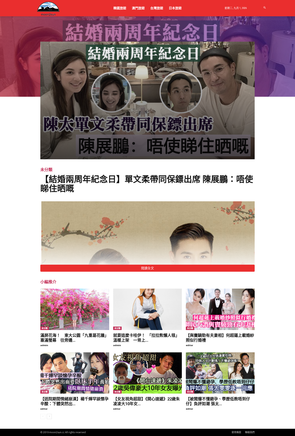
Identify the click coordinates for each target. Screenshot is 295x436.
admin (44, 345)
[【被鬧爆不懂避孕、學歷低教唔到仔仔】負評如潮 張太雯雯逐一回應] (220, 373)
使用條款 (236, 432)
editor (189, 345)
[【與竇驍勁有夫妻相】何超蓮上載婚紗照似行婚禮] (220, 309)
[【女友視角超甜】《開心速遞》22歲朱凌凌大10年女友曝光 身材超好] (147, 373)
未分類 (46, 170)
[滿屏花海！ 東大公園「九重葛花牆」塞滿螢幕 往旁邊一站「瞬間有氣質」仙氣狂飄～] (74, 309)
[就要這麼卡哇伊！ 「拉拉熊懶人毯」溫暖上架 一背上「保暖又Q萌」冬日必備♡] (147, 309)
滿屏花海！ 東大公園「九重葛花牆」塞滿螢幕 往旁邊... (74, 338)
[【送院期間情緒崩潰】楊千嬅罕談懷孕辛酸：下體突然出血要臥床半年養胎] (74, 373)
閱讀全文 (147, 268)
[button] (265, 8)
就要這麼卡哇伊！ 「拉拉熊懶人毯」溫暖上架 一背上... (146, 338)
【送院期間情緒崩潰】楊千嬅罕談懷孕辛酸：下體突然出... (74, 401)
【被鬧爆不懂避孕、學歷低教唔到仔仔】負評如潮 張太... (218, 401)
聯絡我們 (250, 432)
